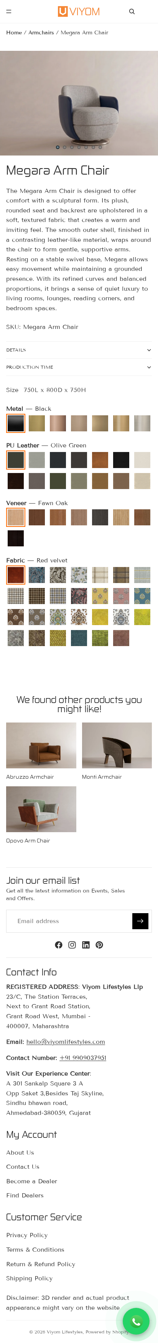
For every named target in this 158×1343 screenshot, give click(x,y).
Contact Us (23, 1166)
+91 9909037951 (82, 1057)
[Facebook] (58, 944)
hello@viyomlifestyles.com (65, 1041)
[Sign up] (140, 921)
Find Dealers (25, 1195)
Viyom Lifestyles (65, 1332)
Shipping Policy (29, 1278)
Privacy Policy (27, 1235)
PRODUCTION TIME (29, 367)
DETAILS (16, 350)
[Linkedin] (86, 944)
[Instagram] (72, 944)
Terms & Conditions (35, 1249)
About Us (20, 1152)
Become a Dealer (31, 1181)
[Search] (131, 11)
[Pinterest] (99, 944)
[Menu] (9, 11)
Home (14, 32)
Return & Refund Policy (40, 1264)
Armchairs (41, 32)
